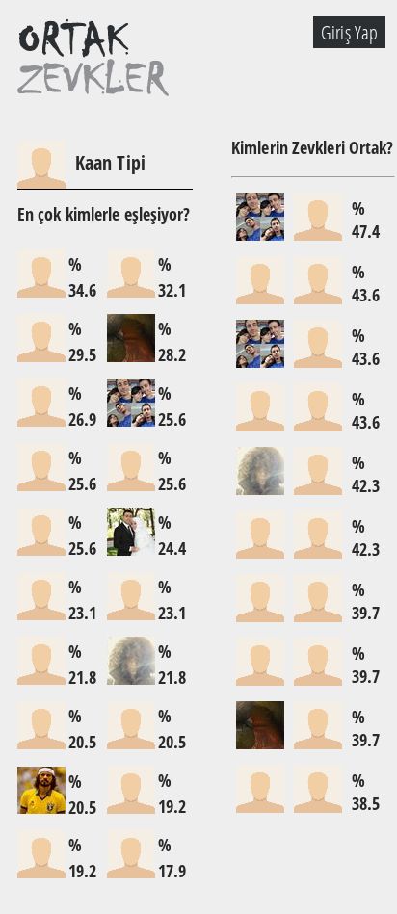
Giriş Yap (349, 32)
